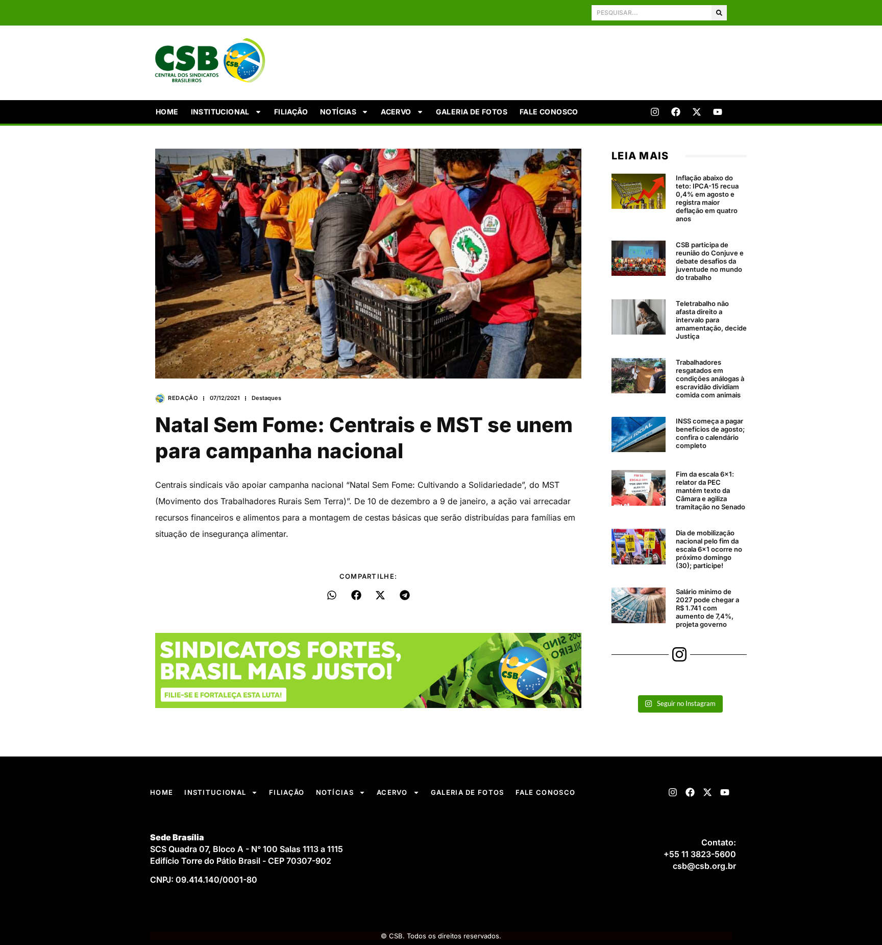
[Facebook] (676, 112)
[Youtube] (717, 112)
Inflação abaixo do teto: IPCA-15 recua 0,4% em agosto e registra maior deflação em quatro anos (707, 198)
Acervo (396, 111)
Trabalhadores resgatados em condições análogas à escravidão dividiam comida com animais (710, 378)
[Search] (719, 12)
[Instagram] (655, 112)
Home (167, 111)
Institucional (220, 111)
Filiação (291, 111)
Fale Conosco (549, 111)
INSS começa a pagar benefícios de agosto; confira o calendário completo (710, 433)
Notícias (338, 111)
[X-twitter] (697, 112)
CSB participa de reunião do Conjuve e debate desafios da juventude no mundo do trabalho (710, 261)
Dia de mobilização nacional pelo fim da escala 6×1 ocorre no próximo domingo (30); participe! (709, 549)
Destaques (266, 397)
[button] (332, 595)
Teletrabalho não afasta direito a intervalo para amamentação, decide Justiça (711, 319)
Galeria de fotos (471, 111)
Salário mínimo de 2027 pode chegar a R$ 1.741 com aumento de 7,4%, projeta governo (707, 607)
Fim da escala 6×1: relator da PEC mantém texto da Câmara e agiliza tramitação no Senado (710, 490)
